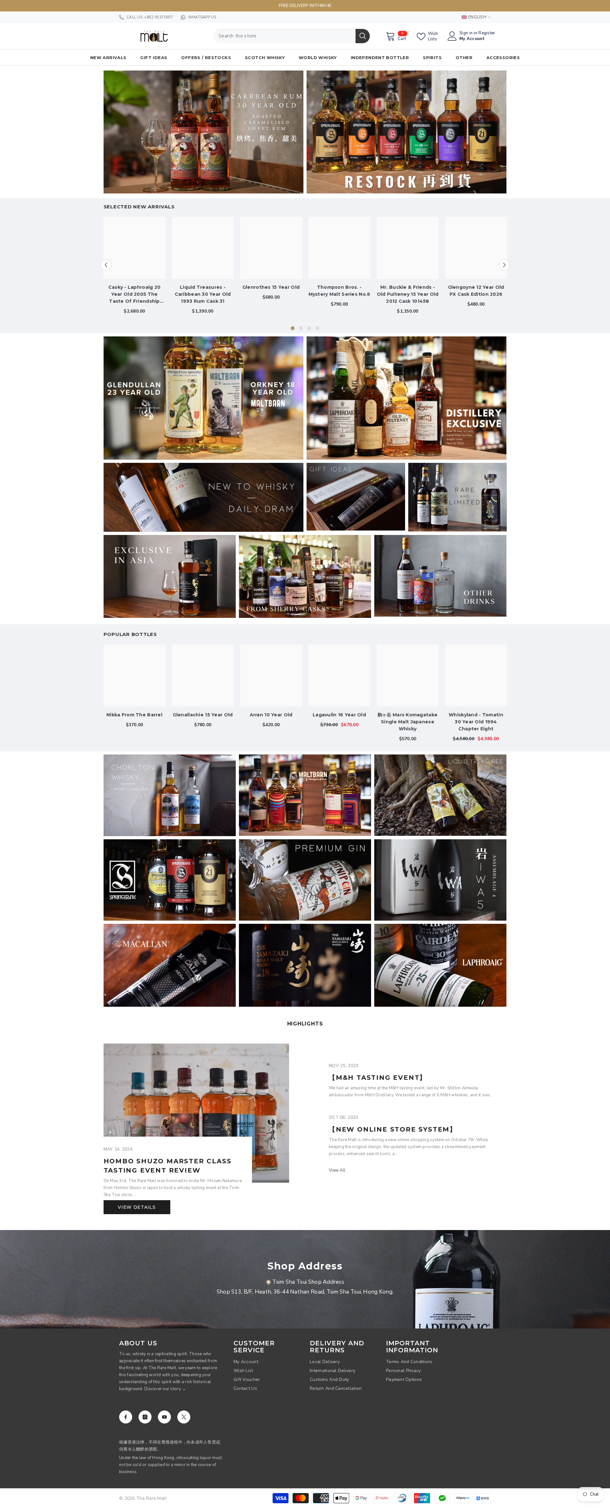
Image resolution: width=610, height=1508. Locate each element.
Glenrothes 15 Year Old (271, 287)
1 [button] (293, 328)
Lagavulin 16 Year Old (339, 715)
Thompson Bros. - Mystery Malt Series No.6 (339, 290)
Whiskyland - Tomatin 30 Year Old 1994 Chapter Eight (476, 722)
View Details (136, 1207)
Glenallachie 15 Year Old (203, 715)
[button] (106, 264)
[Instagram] (145, 1416)
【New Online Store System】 (393, 1129)
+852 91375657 (158, 17)
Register (486, 33)
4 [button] (317, 328)
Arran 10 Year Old (271, 715)
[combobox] (284, 36)
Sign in (465, 33)
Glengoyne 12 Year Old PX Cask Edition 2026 (476, 290)
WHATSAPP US (202, 17)
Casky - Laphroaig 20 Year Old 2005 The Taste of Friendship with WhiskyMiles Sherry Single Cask (134, 294)
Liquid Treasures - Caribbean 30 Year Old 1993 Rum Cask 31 (203, 294)
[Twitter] (183, 1416)
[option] (134, 268)
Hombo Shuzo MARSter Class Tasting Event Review (168, 1165)
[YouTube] (164, 1416)
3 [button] (309, 328)
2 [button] (301, 328)
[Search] (291, 36)
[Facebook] (125, 1416)
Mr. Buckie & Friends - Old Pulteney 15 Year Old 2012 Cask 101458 (408, 294)
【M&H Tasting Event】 (377, 1077)
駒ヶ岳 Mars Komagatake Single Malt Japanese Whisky (407, 722)
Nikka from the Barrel (134, 715)
